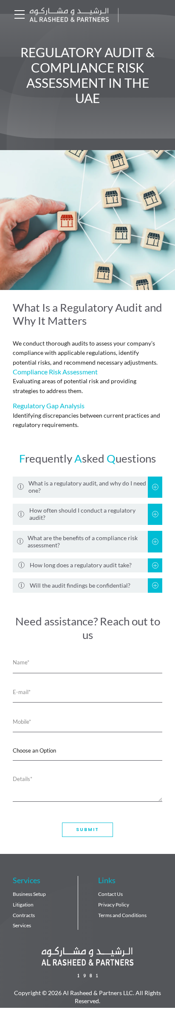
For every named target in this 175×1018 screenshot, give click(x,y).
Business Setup (29, 894)
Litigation (23, 904)
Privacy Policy (113, 904)
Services (22, 925)
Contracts (24, 915)
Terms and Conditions (122, 915)
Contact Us (110, 894)
